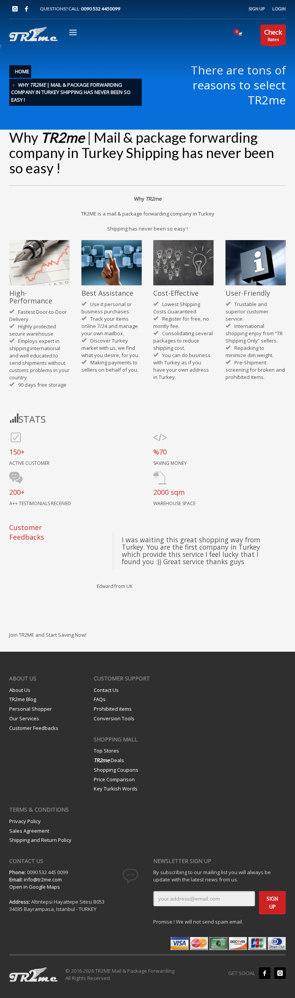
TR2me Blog (22, 699)
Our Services (24, 718)
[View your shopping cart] (239, 33)
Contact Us (106, 690)
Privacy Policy (25, 821)
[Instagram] (15, 9)
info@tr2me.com (43, 879)
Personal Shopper (30, 708)
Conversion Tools (114, 718)
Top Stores (106, 750)
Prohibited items (113, 708)
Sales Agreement (29, 830)
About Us (19, 690)
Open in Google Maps (34, 886)
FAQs (100, 699)
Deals (109, 760)
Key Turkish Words (116, 788)
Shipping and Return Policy (40, 840)
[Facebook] (26, 9)
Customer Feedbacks (33, 728)
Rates (273, 35)
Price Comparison (114, 779)
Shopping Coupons (116, 769)
